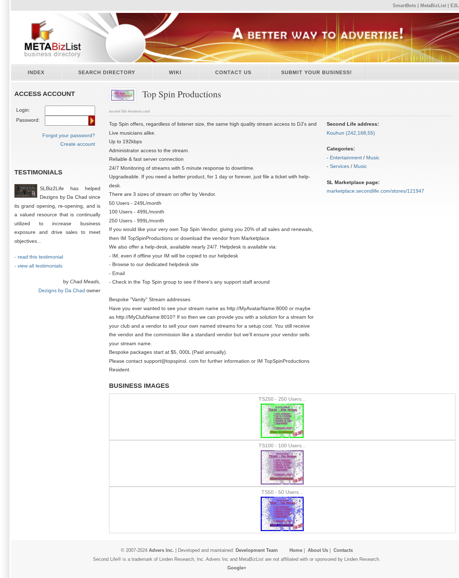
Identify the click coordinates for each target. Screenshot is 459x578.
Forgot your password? (68, 135)
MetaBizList (433, 5)
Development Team (257, 550)
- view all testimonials (38, 266)
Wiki (175, 72)
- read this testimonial (38, 257)
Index (36, 72)
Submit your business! (316, 72)
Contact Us (233, 72)
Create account (77, 144)
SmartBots (404, 5)
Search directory (106, 72)
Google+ (236, 567)
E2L (454, 5)
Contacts (343, 550)
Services (339, 166)
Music (372, 157)
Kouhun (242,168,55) (351, 133)
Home (295, 550)
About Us (318, 550)
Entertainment (346, 157)
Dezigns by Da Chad (61, 290)
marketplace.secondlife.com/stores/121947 (375, 191)
